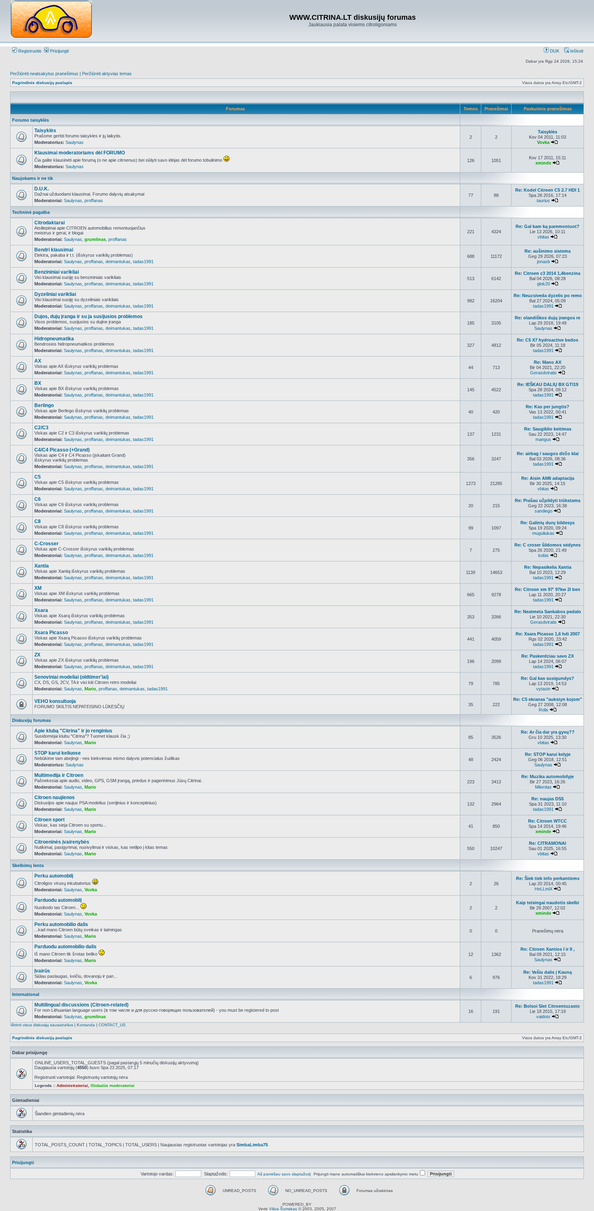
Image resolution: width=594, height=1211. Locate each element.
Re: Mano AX (547, 362)
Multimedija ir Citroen (58, 775)
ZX (37, 655)
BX (37, 383)
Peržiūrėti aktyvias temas (107, 73)
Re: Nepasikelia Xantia (547, 567)
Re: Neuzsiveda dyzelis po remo (548, 295)
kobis (543, 555)
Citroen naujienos (54, 797)
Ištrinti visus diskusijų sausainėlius (42, 1025)
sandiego (543, 510)
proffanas (93, 200)
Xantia (41, 566)
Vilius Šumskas (283, 1209)
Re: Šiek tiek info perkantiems (547, 878)
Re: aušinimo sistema (547, 251)
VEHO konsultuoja (55, 701)
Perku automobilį (53, 876)
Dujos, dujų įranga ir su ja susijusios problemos (88, 316)
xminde (543, 162)
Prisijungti (59, 51)
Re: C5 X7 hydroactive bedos (547, 340)
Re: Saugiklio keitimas (547, 428)
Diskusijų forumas (31, 720)
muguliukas (543, 533)
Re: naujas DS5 (547, 798)
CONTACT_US (112, 1025)
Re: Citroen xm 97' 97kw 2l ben (547, 589)
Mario (90, 688)
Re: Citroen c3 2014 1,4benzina (547, 273)
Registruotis (29, 51)
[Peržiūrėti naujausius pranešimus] (554, 142)
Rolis (543, 709)
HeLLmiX (543, 888)
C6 (37, 499)
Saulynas (74, 142)
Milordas (543, 787)
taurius (543, 200)
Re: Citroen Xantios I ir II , (547, 949)
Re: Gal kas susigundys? (547, 678)
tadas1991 (143, 261)
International (25, 994)
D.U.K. (41, 189)
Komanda (86, 1025)
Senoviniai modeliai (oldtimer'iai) (71, 677)
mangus (543, 439)
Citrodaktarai (49, 223)
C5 (37, 477)
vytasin (543, 688)
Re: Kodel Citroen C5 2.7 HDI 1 (547, 190)
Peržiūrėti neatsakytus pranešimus (44, 73)
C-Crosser (46, 543)
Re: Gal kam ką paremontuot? (547, 226)
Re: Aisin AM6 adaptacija (547, 478)
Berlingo (44, 405)
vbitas (543, 236)
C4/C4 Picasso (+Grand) (62, 450)
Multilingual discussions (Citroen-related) (81, 1005)
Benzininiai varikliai (56, 272)
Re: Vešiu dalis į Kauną (547, 972)
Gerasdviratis (543, 372)
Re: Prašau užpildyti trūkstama (547, 500)
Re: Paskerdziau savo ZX (547, 656)
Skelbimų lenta (28, 865)
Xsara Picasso (51, 632)
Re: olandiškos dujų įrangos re (547, 317)
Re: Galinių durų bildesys (547, 522)
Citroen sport (49, 820)
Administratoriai (72, 1085)
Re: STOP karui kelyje (548, 754)
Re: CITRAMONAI (547, 843)
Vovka (543, 142)
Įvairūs (42, 971)
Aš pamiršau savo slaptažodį (284, 1174)
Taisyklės (45, 130)
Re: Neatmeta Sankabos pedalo (547, 611)
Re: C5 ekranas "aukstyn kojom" (547, 699)
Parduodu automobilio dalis (65, 946)
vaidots (543, 1016)
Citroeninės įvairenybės (61, 842)
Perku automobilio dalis (61, 924)
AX (37, 361)
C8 (37, 521)
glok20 (543, 283)
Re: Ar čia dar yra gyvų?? (548, 732)
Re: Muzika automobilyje (547, 776)
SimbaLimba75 (252, 1144)
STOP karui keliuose (57, 753)
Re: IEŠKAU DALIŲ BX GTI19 (547, 384)
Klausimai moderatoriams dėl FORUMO (79, 153)
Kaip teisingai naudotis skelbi (547, 902)
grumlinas (95, 239)
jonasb (543, 261)
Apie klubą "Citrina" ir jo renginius (73, 731)
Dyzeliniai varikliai (55, 294)
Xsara (41, 610)
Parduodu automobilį (58, 900)
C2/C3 (41, 427)
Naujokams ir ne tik (32, 178)
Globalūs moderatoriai (113, 1085)
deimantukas (118, 261)
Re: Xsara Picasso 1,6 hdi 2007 (548, 633)
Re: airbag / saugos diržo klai (548, 453)
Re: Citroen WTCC (547, 821)
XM (38, 588)
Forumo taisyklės (30, 120)
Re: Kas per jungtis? (547, 406)
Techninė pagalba (31, 212)
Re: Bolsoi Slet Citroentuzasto (547, 1006)
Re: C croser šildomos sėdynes (547, 544)
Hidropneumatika (54, 339)
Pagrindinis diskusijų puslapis (42, 82)
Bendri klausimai (53, 250)
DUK (554, 51)
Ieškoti (576, 51)
